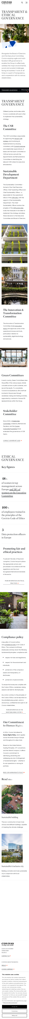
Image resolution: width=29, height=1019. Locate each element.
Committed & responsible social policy (14, 924)
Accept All (14, 1006)
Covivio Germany (7, 969)
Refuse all (14, 1015)
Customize (14, 1011)
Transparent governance (9, 90)
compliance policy (10, 645)
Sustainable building (10, 817)
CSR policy (15, 197)
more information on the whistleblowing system (14, 711)
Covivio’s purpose (19, 146)
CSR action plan (18, 208)
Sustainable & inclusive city (13, 866)
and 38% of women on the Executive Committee (14, 492)
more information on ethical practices (14, 582)
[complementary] (14, 995)
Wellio (4, 965)
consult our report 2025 (11, 440)
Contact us (6, 956)
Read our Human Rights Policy (13, 772)
